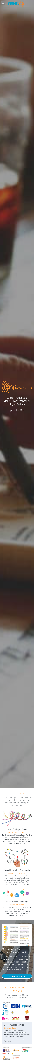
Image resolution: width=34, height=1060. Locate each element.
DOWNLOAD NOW (17, 976)
